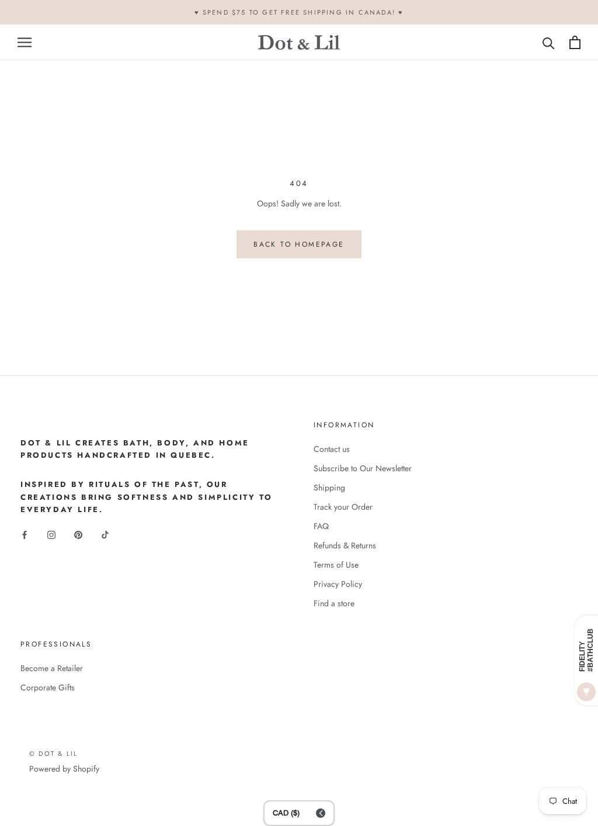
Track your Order (343, 507)
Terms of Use (336, 565)
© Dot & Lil (53, 753)
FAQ (321, 526)
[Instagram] (51, 534)
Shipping (329, 487)
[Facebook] (24, 534)
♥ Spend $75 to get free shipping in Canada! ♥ (299, 12)
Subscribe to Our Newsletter (363, 468)
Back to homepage (298, 244)
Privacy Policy (338, 584)
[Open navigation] (25, 42)
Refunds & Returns (345, 545)
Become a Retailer (51, 668)
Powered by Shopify (64, 769)
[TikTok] (105, 534)
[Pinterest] (78, 534)
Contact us (332, 449)
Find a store (334, 603)
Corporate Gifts (47, 687)
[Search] (549, 42)
